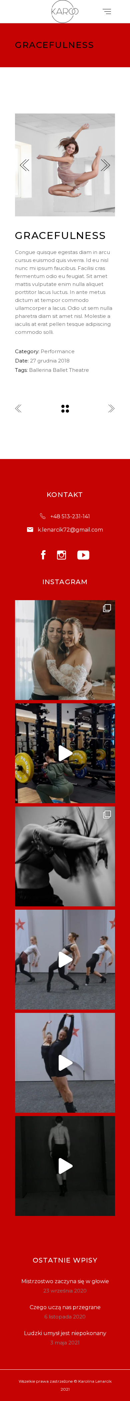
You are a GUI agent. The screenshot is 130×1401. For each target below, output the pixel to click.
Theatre (79, 370)
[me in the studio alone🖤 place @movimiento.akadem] (65, 1166)
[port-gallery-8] (65, 165)
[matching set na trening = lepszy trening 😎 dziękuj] (65, 753)
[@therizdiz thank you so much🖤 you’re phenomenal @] (65, 960)
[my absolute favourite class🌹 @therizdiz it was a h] (65, 1063)
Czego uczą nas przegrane (65, 1307)
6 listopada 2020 (65, 1316)
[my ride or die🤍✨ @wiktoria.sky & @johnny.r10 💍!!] (65, 650)
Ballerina (40, 370)
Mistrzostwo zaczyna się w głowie (65, 1281)
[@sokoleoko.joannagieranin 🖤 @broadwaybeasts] (65, 856)
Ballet (60, 370)
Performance (58, 351)
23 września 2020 (65, 1290)
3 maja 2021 (65, 1342)
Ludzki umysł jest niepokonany (65, 1333)
